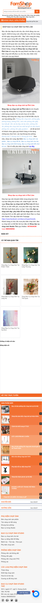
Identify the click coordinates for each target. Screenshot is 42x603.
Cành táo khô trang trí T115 (20, 426)
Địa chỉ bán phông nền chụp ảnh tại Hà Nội (25, 406)
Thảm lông (5, 570)
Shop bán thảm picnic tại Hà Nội (22, 477)
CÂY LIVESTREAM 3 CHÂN (20, 436)
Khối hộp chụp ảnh (7, 573)
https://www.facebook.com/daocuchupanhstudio (19, 219)
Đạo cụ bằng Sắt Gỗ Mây (10, 539)
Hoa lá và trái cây (7, 576)
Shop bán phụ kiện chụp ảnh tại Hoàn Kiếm (25, 416)
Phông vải (4, 562)
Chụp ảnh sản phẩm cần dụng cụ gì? (15, 497)
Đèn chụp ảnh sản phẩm (10, 519)
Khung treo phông (7, 525)
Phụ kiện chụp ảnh (7, 545)
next (38, 288)
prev (4, 288)
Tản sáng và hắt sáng (9, 522)
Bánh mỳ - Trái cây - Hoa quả (11, 542)
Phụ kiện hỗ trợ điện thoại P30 (21, 467)
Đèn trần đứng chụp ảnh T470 (21, 456)
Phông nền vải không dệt (10, 553)
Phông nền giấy (6, 556)
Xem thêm (33, 502)
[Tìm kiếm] (37, 11)
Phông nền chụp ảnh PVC (10, 559)
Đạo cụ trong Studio (8, 528)
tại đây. (32, 146)
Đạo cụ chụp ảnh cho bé (9, 536)
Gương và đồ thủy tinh (9, 578)
